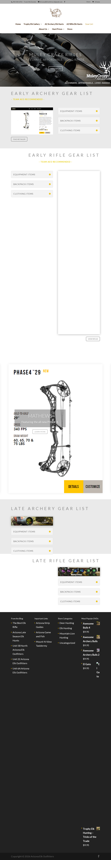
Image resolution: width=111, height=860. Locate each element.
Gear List (89, 24)
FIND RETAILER (19, 139)
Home (18, 24)
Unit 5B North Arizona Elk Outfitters (20, 649)
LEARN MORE (40, 432)
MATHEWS (40, 416)
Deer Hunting (67, 622)
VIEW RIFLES (56, 69)
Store (88, 2)
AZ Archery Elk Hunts (54, 24)
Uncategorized (67, 642)
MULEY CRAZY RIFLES (55, 54)
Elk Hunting (66, 628)
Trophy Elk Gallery (32, 24)
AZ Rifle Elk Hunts (74, 24)
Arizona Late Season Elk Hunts (19, 636)
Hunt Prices (57, 29)
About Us (43, 29)
